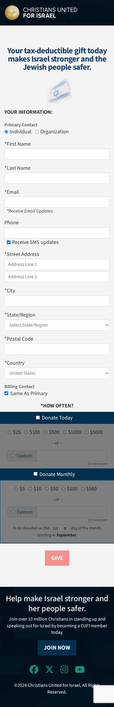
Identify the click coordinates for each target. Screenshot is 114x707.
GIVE (57, 558)
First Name (17, 144)
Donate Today (57, 418)
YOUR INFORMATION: (28, 112)
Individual (21, 131)
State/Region (19, 315)
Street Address (21, 254)
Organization (54, 131)
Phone (11, 222)
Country (14, 363)
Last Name (17, 168)
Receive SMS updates (35, 242)
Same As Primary (28, 393)
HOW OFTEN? (57, 405)
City (9, 290)
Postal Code (18, 339)
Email (11, 192)
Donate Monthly (57, 474)
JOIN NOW (57, 648)
